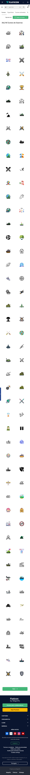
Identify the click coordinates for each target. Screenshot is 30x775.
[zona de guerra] (8, 510)
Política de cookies (15, 749)
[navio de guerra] (8, 278)
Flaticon (15, 772)
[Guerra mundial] (8, 292)
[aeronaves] (21, 305)
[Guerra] (21, 33)
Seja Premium (15, 710)
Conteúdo (5, 716)
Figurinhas (10, 12)
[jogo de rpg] (21, 360)
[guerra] (21, 60)
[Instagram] (19, 733)
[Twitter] (11, 733)
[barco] (21, 578)
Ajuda (3, 722)
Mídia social (15, 729)
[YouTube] (23, 733)
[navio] (8, 442)
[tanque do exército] (8, 496)
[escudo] (8, 673)
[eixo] (21, 183)
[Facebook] (7, 733)
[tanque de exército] (21, 223)
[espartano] (21, 510)
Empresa (4, 726)
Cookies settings (15, 752)
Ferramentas (6, 719)
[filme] (8, 632)
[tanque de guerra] (8, 101)
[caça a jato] (8, 578)
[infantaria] (8, 73)
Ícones (4, 12)
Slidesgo (21, 772)
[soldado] (8, 428)
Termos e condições (8, 747)
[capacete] (21, 237)
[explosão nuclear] (8, 319)
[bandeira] (8, 114)
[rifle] (21, 346)
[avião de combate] (8, 482)
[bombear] (21, 87)
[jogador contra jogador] (8, 537)
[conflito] (8, 264)
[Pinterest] (15, 733)
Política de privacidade (21, 747)
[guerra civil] (21, 646)
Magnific (8, 772)
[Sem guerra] (21, 523)
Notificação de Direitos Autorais (15, 750)
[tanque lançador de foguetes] (21, 496)
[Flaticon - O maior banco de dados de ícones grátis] (12, 2)
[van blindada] (8, 305)
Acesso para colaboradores (15, 705)
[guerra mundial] (8, 46)
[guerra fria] (21, 155)
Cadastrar (15, 743)
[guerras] (8, 60)
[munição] (8, 414)
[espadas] (21, 469)
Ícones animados (20, 12)
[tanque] (8, 33)
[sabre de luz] (21, 401)
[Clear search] (20, 7)
